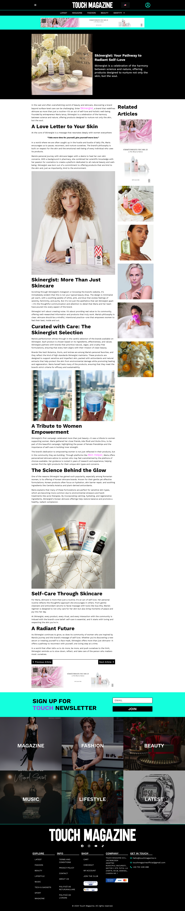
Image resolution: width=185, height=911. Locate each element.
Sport (38, 893)
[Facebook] (82, 846)
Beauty (104, 13)
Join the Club (91, 876)
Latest (63, 13)
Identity (117, 13)
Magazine (77, 13)
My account (90, 870)
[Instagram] (89, 846)
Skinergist (86, 108)
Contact (63, 873)
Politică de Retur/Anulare (67, 888)
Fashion (91, 13)
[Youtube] (95, 846)
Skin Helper (95, 454)
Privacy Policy (66, 868)
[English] (125, 5)
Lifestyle (40, 876)
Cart (86, 859)
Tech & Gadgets (43, 887)
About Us (64, 879)
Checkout (89, 865)
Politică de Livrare (65, 896)
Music (38, 882)
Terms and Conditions (65, 860)
